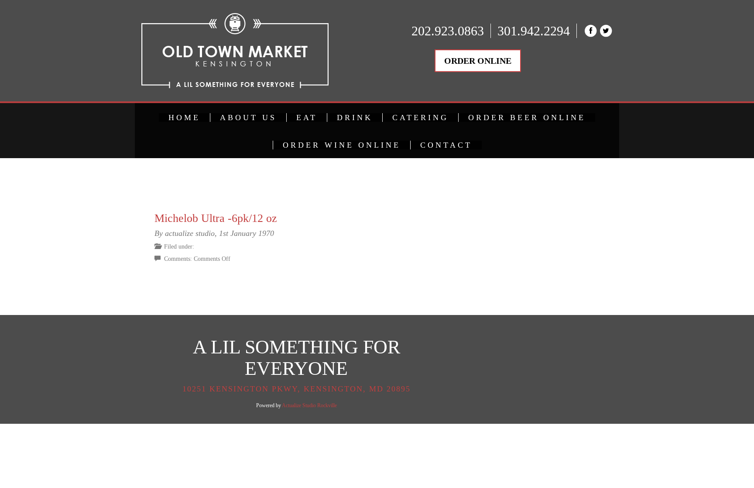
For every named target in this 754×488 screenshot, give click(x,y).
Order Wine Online (342, 145)
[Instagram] (471, 212)
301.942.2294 (533, 31)
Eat (306, 117)
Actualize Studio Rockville (309, 405)
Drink (355, 117)
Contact (446, 145)
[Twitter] (471, 233)
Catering (420, 117)
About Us (248, 117)
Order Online (477, 61)
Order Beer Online (527, 117)
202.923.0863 (447, 31)
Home (184, 117)
